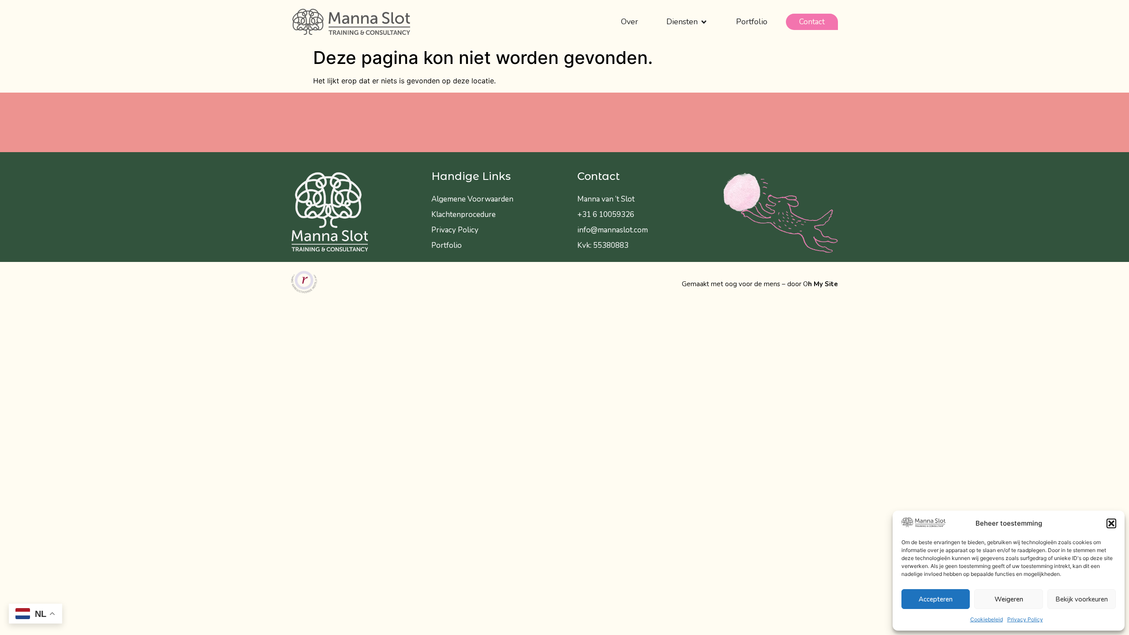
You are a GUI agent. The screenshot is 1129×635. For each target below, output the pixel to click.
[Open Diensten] (704, 22)
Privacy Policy (1025, 619)
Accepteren (936, 599)
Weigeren (1008, 599)
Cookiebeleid (986, 619)
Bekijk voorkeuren (1081, 599)
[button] (1111, 523)
